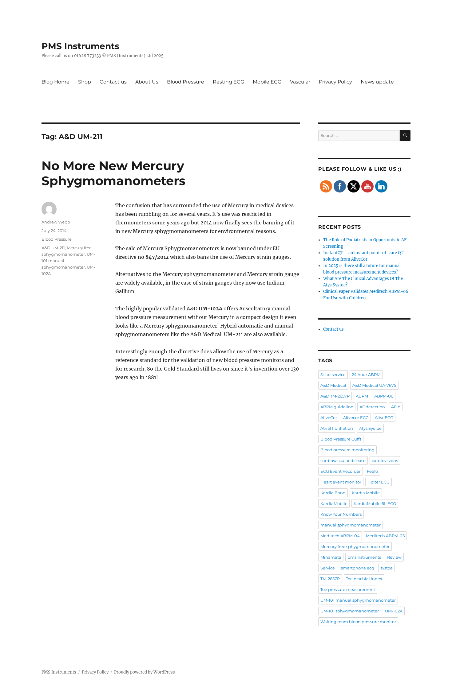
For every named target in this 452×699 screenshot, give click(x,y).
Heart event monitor (340, 482)
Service (327, 567)
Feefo (372, 471)
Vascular (300, 82)
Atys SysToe (370, 428)
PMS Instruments (80, 46)
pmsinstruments (364, 557)
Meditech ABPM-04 (340, 535)
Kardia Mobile (366, 492)
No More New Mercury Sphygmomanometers (113, 173)
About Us (146, 82)
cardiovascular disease (343, 460)
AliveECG (384, 417)
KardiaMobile (333, 503)
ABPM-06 (383, 396)
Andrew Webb (56, 221)
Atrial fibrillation (336, 428)
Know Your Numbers (341, 514)
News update (377, 82)
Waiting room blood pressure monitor (358, 621)
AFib (395, 406)
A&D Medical (333, 385)
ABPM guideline (336, 406)
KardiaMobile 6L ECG (375, 503)
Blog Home (55, 82)
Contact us (113, 82)
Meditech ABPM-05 (385, 535)
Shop (84, 82)
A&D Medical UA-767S (374, 385)
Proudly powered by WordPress (144, 672)
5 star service (333, 374)
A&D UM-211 (53, 247)
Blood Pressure (185, 82)
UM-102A (393, 610)
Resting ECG (228, 82)
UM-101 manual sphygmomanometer (358, 600)
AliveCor (328, 417)
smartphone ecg (357, 567)
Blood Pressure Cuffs (340, 439)
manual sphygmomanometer (350, 524)
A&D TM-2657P (335, 396)
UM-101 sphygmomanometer (349, 610)
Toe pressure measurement (347, 589)
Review (394, 557)
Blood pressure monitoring (347, 449)
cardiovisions (385, 460)
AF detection (372, 406)
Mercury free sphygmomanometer (355, 546)
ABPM (362, 396)
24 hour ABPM (366, 374)
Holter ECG (378, 482)
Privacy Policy (335, 82)
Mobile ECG (267, 82)
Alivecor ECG (356, 417)
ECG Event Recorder (340, 471)
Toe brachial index (364, 578)
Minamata (330, 557)
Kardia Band (333, 492)
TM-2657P (330, 578)
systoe (386, 567)
